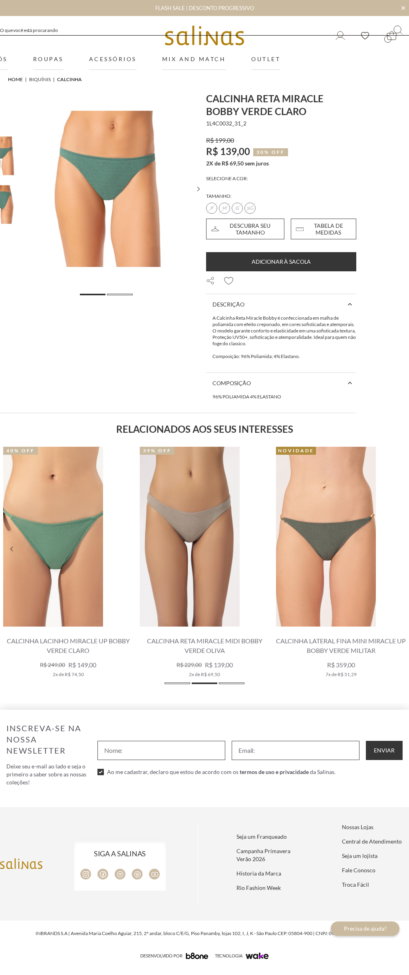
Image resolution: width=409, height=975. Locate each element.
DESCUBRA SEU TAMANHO (250, 229)
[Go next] (198, 189)
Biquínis (40, 79)
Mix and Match (194, 59)
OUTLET (265, 59)
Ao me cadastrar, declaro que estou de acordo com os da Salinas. (221, 771)
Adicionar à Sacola (281, 261)
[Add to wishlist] (229, 281)
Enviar (384, 750)
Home (15, 79)
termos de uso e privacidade (274, 771)
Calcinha (69, 79)
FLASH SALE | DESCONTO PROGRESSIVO (204, 8)
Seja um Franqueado (261, 836)
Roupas (48, 59)
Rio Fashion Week (258, 887)
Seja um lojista (359, 855)
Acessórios (113, 59)
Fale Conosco (358, 870)
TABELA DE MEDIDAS (328, 229)
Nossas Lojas (357, 827)
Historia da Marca (258, 873)
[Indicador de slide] (177, 683)
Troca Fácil (355, 884)
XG (250, 208)
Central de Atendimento (372, 841)
